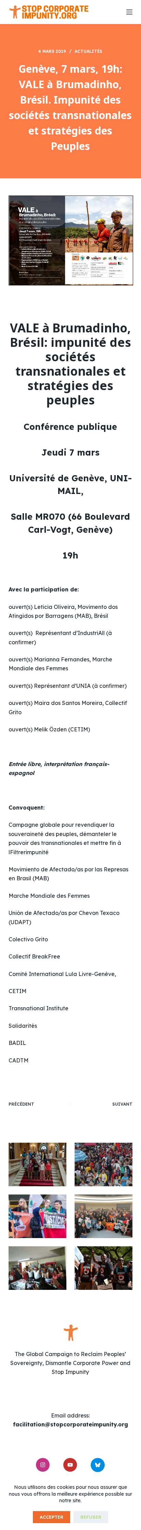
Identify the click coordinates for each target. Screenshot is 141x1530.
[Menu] (129, 12)
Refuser (90, 1517)
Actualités (88, 51)
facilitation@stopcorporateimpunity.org (70, 1424)
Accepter (51, 1517)
